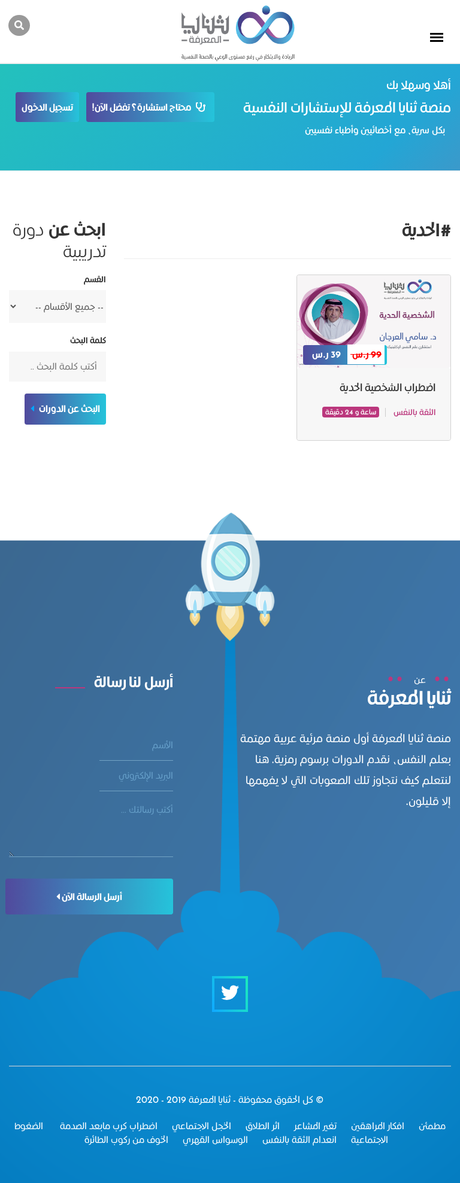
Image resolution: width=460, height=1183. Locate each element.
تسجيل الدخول (47, 107)
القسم (95, 279)
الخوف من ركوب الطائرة (126, 1140)
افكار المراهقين (377, 1126)
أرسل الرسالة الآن (91, 897)
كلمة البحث (88, 340)
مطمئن (432, 1126)
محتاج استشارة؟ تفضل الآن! (144, 107)
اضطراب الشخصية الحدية (387, 387)
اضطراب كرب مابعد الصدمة (108, 1126)
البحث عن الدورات (68, 409)
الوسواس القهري (215, 1140)
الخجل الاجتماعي (201, 1126)
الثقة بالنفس (414, 412)
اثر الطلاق (263, 1126)
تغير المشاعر (315, 1126)
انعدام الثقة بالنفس (299, 1140)
